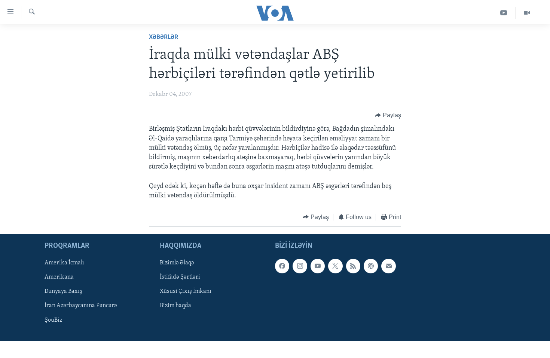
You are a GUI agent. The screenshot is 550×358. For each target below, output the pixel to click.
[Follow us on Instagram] (300, 266)
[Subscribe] (388, 266)
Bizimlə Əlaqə (177, 263)
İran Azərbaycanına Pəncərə (81, 306)
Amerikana (59, 277)
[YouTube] (504, 13)
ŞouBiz (53, 320)
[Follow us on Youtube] (318, 266)
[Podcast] (371, 266)
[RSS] (353, 266)
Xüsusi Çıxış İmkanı (185, 292)
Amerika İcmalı (64, 263)
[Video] (527, 13)
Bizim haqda (175, 306)
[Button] (388, 115)
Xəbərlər (163, 37)
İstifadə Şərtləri (180, 277)
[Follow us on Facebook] (282, 266)
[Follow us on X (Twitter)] (335, 266)
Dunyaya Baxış (63, 292)
